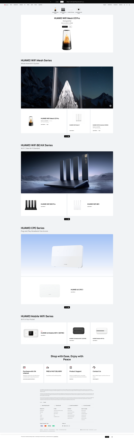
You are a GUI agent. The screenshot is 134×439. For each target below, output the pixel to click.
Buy (70, 26)
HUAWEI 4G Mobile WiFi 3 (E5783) (78, 338)
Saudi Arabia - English (85, 429)
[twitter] (65, 426)
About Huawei (83, 410)
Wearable (21, 4)
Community (116, 4)
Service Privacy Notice (71, 412)
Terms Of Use (46, 429)
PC (24, 4)
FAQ (54, 415)
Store (11, 4)
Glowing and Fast (67, 21)
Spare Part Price (70, 418)
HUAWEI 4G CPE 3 (77, 290)
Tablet (28, 4)
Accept (107, 436)
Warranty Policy (70, 413)
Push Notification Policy (62, 429)
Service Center (70, 410)
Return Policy (56, 413)
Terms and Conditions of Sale (58, 410)
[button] (124, 4)
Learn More (65, 26)
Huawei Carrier (83, 415)
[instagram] (69, 426)
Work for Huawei (83, 418)
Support (104, 4)
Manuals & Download (71, 416)
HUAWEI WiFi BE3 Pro (48, 204)
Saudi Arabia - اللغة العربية (92, 429)
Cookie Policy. (55, 436)
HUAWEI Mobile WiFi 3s (98, 338)
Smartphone (16, 4)
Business (120, 4)
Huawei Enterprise (84, 413)
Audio (32, 4)
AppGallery (40, 4)
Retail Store (110, 4)
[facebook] (62, 426)
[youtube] (67, 426)
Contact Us (83, 419)
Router (36, 4)
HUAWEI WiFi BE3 (93, 204)
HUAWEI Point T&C (56, 416)
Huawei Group (83, 416)
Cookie (57, 429)
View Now (71, 379)
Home (41, 402)
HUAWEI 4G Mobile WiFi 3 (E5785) (52, 333)
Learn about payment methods (28, 379)
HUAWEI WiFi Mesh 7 (75, 125)
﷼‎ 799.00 (71, 23)
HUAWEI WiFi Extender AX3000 (100, 125)
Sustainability (83, 412)
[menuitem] (11, 4)
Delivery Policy (56, 412)
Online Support (95, 379)
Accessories (42, 418)
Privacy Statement (52, 429)
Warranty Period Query (71, 415)
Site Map (41, 429)
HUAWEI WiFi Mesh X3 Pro (67, 18)
